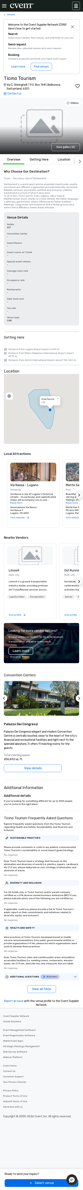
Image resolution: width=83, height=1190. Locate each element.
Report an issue (13, 1001)
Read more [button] (16, 502)
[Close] (72, 27)
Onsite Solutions (12, 1021)
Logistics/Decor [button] (17, 597)
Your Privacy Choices (14, 1082)
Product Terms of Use (15, 1096)
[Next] (79, 161)
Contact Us (9, 1071)
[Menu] (4, 6)
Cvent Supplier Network (16, 1016)
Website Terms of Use (15, 1101)
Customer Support (13, 1076)
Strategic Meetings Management (21, 1046)
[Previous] (3, 698)
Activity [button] (68, 597)
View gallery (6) (65, 147)
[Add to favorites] (77, 86)
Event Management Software (19, 1030)
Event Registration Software (19, 1035)
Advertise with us (13, 1106)
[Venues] (76, 6)
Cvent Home (10, 1065)
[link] (30, 555)
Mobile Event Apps (13, 1041)
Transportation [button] (37, 597)
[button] (41, 409)
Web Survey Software (15, 1051)
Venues (11, 14)
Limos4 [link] (14, 570)
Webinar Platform (12, 1057)
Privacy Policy (11, 1090)
